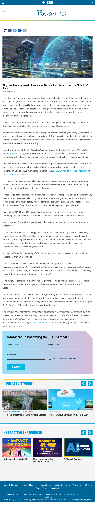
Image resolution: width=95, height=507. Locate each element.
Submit (16, 367)
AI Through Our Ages (73, 459)
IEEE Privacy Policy (72, 358)
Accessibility (45, 485)
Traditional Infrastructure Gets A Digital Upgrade (24, 414)
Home (5, 485)
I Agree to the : (66, 358)
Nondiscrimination (62, 485)
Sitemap (14, 485)
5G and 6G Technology (11, 411)
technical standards (39, 322)
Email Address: (13, 354)
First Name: (12, 344)
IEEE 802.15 (11, 153)
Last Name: (53, 344)
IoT (49, 411)
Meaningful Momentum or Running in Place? (44, 460)
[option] (24, 404)
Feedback (55, 488)
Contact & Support (29, 485)
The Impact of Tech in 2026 (14, 459)
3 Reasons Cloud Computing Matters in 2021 (68, 414)
